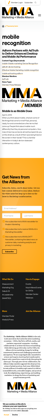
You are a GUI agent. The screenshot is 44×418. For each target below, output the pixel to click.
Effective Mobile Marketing (12, 70)
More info (25, 410)
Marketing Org (8, 287)
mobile (5, 63)
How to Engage (32, 279)
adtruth (5, 66)
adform (20, 73)
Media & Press (8, 319)
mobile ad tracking (9, 73)
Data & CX (6, 291)
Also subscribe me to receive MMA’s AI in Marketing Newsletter (21, 230)
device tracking (14, 66)
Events (28, 283)
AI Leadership (7, 294)
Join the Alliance (33, 311)
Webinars (29, 297)
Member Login (17, 2)
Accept (6, 415)
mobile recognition (31, 70)
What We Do (7, 279)
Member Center (32, 294)
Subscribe (29, 2)
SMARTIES (6, 298)
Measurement (7, 283)
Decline (15, 414)
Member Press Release (11, 84)
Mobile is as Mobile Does (17, 111)
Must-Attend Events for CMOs (34, 289)
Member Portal (8, 316)
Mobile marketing (15, 63)
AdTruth (5, 79)
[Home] (3, 26)
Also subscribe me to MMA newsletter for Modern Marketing (21, 223)
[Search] (35, 2)
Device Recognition (30, 63)
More (4, 311)
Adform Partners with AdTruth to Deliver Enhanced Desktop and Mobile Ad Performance (20, 53)
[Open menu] (39, 15)
